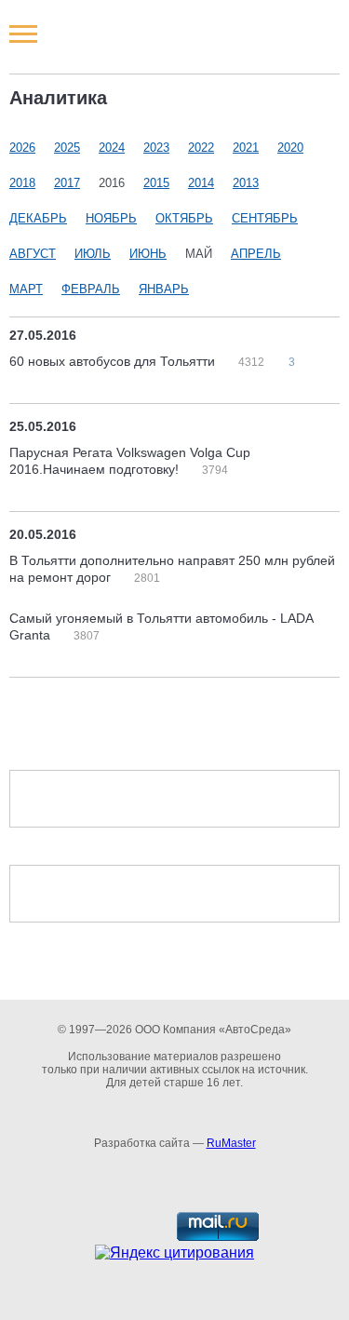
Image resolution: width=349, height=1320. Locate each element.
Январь (164, 289)
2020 (290, 148)
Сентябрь (265, 218)
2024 (112, 148)
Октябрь (184, 218)
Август (32, 254)
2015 (156, 183)
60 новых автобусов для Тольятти (114, 361)
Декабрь (38, 218)
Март (26, 289)
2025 (67, 148)
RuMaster (231, 1143)
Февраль (90, 289)
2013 (246, 183)
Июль (92, 254)
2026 (22, 148)
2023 (156, 148)
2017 (67, 183)
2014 (201, 183)
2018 (22, 183)
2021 (246, 148)
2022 (201, 148)
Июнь (148, 254)
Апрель (256, 254)
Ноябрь (111, 218)
